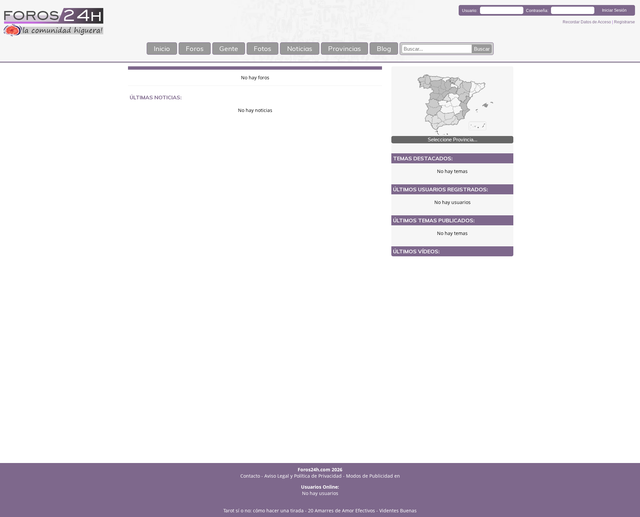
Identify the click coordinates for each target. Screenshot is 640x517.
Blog (384, 48)
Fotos (262, 48)
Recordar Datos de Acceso (587, 22)
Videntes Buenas (398, 510)
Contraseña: (537, 10)
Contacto (250, 476)
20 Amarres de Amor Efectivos (341, 510)
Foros (195, 48)
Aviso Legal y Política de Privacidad (303, 476)
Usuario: (469, 10)
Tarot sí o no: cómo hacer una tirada (263, 510)
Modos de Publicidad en (373, 476)
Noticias (299, 48)
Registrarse (624, 22)
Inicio (162, 48)
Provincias (344, 48)
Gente (228, 48)
